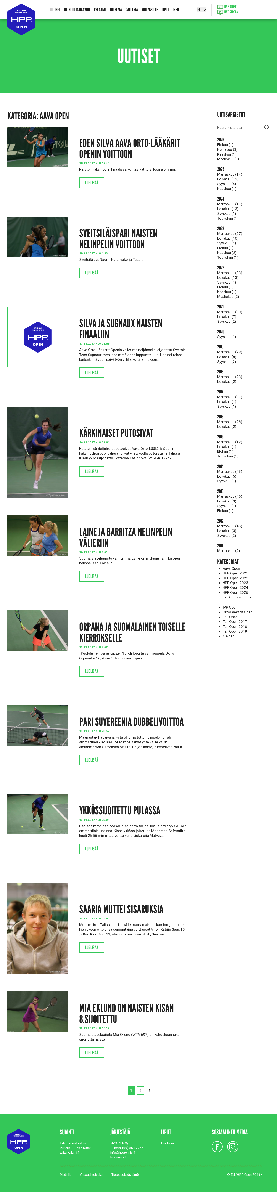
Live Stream (230, 12)
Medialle (65, 1175)
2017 (220, 392)
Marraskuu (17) (229, 204)
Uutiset (55, 10)
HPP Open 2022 (235, 578)
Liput (165, 10)
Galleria (132, 10)
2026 (220, 140)
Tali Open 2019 (235, 631)
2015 (220, 437)
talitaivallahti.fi (69, 1153)
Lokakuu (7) (226, 316)
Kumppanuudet (240, 597)
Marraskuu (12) (229, 442)
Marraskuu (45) (229, 471)
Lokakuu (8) (226, 357)
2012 (220, 521)
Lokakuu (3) (226, 501)
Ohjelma (116, 10)
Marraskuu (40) (229, 496)
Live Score (230, 7)
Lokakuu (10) (227, 238)
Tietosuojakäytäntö (125, 1175)
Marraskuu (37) (229, 397)
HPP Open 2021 (235, 573)
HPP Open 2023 (235, 583)
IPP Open (230, 607)
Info (176, 10)
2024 (220, 199)
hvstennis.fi (118, 1157)
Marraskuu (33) (229, 273)
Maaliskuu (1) (228, 159)
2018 (220, 372)
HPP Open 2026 (235, 592)
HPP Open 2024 (235, 587)
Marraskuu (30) (229, 312)
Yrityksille (150, 10)
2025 (220, 169)
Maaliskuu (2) (228, 296)
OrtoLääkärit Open (237, 612)
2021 (220, 307)
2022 (220, 268)
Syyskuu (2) (226, 321)
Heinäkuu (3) (227, 149)
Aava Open (231, 568)
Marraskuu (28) (229, 422)
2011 (220, 546)
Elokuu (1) (225, 145)
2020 (220, 332)
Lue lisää (91, 183)
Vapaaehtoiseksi (91, 1175)
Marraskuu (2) (228, 551)
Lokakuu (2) (226, 381)
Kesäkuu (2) (227, 252)
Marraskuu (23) (229, 377)
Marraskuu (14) (229, 174)
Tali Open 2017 (235, 621)
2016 (220, 417)
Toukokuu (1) (227, 218)
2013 (220, 491)
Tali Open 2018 (235, 626)
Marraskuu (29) (229, 352)
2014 (220, 466)
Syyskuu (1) (226, 213)
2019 (220, 347)
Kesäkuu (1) (227, 154)
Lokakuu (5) (226, 476)
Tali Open (230, 617)
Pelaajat (100, 10)
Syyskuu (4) (226, 184)
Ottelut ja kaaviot (77, 10)
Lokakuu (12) (227, 179)
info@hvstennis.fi (122, 1153)
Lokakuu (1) (226, 401)
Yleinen (228, 636)
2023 (220, 228)
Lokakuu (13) (227, 209)
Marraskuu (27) (229, 233)
